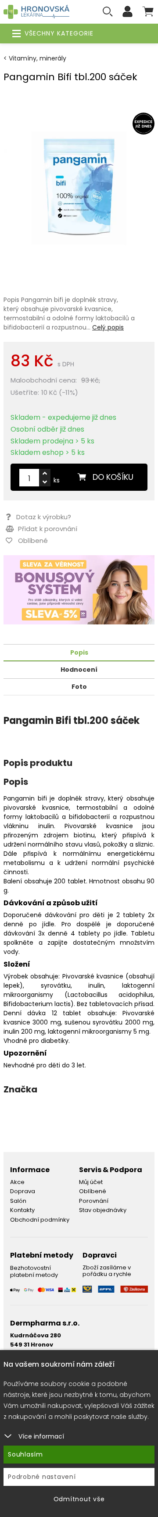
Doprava (22, 1191)
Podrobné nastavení (42, 1476)
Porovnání (93, 1201)
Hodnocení (79, 669)
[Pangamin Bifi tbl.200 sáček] (79, 188)
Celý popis (108, 327)
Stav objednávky (102, 1210)
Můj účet (91, 1182)
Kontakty (22, 1210)
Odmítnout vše (79, 1499)
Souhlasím (25, 1454)
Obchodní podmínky (39, 1220)
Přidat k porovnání (46, 528)
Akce (17, 1182)
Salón (18, 1201)
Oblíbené (92, 1191)
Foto (79, 686)
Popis (79, 652)
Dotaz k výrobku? (43, 516)
